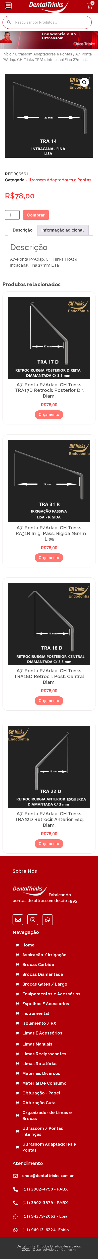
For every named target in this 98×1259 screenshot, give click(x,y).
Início (7, 54)
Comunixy (68, 1249)
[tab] (22, 230)
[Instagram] (32, 919)
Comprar (36, 214)
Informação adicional (62, 230)
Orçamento (49, 414)
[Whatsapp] (47, 919)
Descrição (22, 230)
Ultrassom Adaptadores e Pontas (43, 54)
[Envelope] (18, 919)
